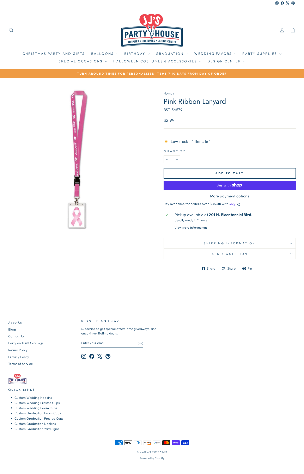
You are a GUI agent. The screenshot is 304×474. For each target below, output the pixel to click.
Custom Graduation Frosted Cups (38, 418)
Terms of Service (20, 364)
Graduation (170, 53)
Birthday (135, 53)
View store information (191, 227)
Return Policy (18, 350)
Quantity (175, 151)
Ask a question (230, 254)
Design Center (224, 61)
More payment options (229, 196)
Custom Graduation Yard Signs (36, 429)
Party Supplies (260, 53)
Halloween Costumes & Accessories (155, 61)
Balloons (103, 53)
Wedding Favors (213, 53)
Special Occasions (81, 61)
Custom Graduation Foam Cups (37, 413)
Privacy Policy (18, 357)
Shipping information (229, 243)
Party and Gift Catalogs (25, 343)
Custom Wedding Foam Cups (35, 408)
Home (168, 93)
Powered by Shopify (152, 458)
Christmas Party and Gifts (54, 53)
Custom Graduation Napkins (35, 424)
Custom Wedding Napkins (33, 398)
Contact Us (16, 336)
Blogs (12, 329)
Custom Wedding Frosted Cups (37, 403)
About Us (15, 323)
